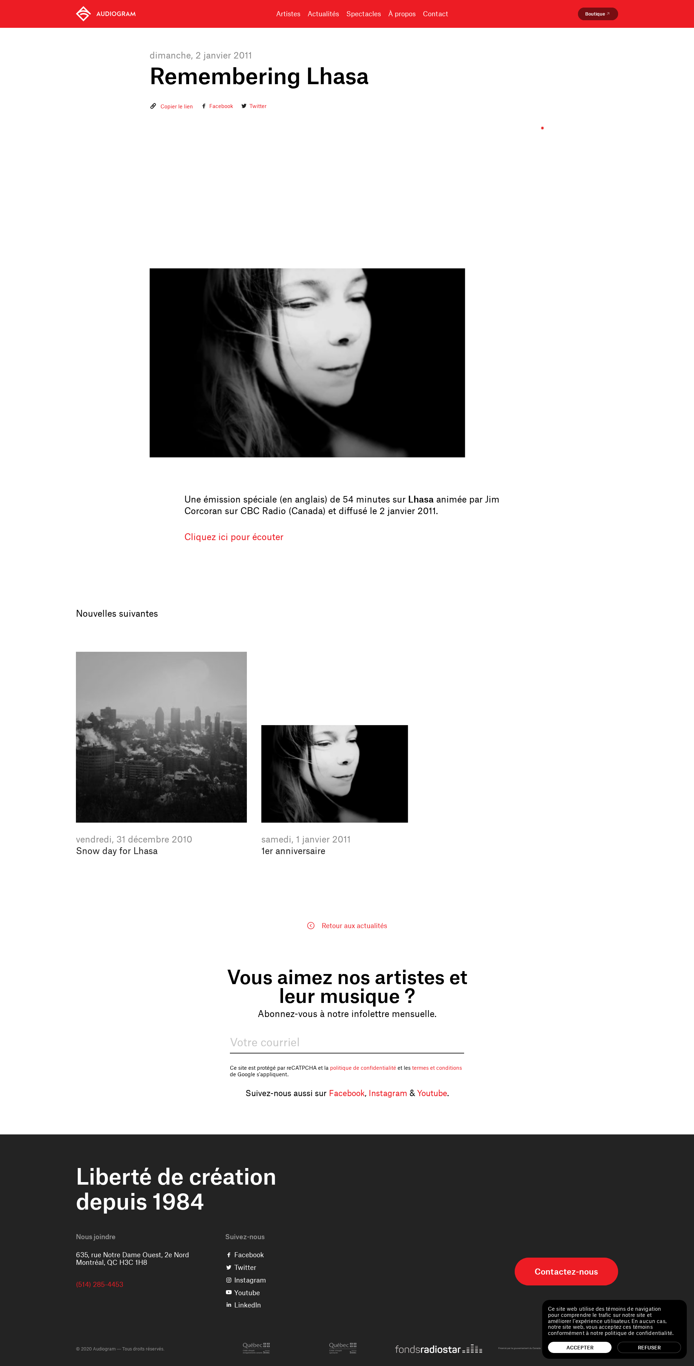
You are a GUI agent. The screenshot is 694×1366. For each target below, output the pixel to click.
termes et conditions (437, 1067)
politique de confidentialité (363, 1067)
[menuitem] (106, 14)
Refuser (649, 1347)
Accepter (580, 1347)
